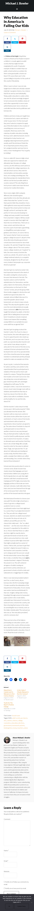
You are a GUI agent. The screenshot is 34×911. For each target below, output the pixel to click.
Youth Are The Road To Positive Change (9, 704)
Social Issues (16, 715)
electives (21, 723)
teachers (20, 728)
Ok (9, 906)
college (20, 720)
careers (9, 720)
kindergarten (8, 728)
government (8, 725)
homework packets (18, 725)
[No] (32, 902)
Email (6, 861)
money (15, 728)
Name (6, 850)
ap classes (24, 718)
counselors (7, 723)
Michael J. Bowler (17, 3)
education (14, 723)
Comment (7, 819)
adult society (16, 718)
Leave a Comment (10, 32)
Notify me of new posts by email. (15, 888)
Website (6, 871)
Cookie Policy (21, 906)
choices (14, 720)
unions (26, 728)
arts (5, 720)
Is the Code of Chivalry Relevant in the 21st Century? (23, 692)
